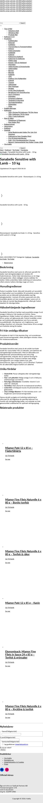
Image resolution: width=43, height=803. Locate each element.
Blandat (11, 72)
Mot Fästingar (13, 86)
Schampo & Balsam (15, 98)
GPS (10, 76)
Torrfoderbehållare (15, 102)
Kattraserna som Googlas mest (19, 136)
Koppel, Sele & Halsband (17, 63)
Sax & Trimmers (14, 94)
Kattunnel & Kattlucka (16, 59)
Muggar (11, 88)
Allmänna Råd (13, 33)
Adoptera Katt (13, 31)
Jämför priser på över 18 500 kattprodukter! (16, 1)
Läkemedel (12, 84)
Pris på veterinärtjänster (17, 138)
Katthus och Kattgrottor (17, 78)
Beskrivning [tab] (8, 263)
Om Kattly (8, 144)
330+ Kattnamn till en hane (18, 114)
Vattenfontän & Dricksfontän (19, 66)
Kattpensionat (9, 124)
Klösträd (11, 43)
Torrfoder (16, 150)
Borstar (11, 70)
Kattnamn (7, 110)
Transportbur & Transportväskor (20, 47)
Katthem (7, 128)
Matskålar (12, 64)
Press (6, 764)
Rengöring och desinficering (19, 92)
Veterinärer (8, 126)
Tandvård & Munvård (16, 100)
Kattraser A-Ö (9, 37)
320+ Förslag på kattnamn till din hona (23, 112)
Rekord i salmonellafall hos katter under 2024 (25, 142)
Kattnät (11, 80)
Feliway (11, 49)
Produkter (8, 39)
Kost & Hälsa (9, 118)
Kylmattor (12, 96)
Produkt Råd (13, 35)
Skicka (3, 750)
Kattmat (11, 55)
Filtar (10, 106)
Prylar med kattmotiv (16, 90)
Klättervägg (12, 61)
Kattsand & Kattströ (15, 57)
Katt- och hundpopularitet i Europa (21, 140)
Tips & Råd (8, 29)
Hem (1, 150)
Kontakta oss (9, 760)
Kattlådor (11, 45)
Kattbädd (11, 53)
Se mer (7, 459)
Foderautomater (14, 51)
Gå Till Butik (9, 456)
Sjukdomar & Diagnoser (17, 120)
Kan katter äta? (14, 122)
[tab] (1, 25)
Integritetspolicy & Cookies (14, 762)
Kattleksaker (13, 41)
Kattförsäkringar (10, 108)
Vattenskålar (13, 68)
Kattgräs (11, 74)
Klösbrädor (12, 104)
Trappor (11, 82)
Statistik (7, 130)
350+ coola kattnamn (16, 116)
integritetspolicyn (21, 744)
